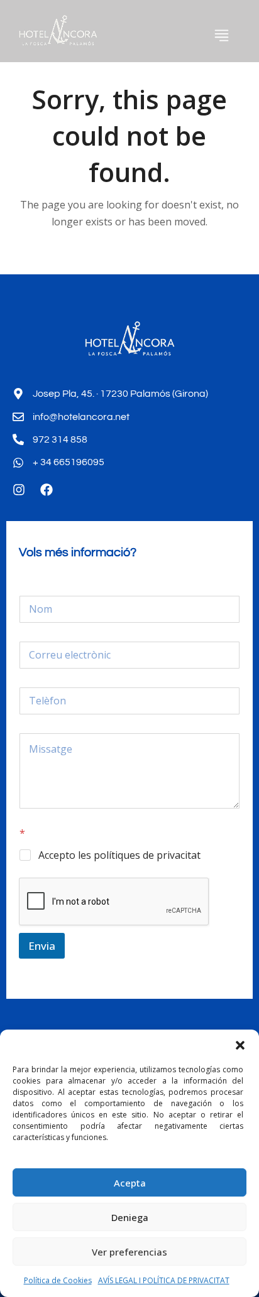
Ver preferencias (129, 1252)
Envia (41, 946)
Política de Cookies (58, 1280)
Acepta (130, 1182)
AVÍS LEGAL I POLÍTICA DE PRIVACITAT (163, 1280)
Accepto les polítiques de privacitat (119, 855)
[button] (240, 1045)
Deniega (129, 1217)
